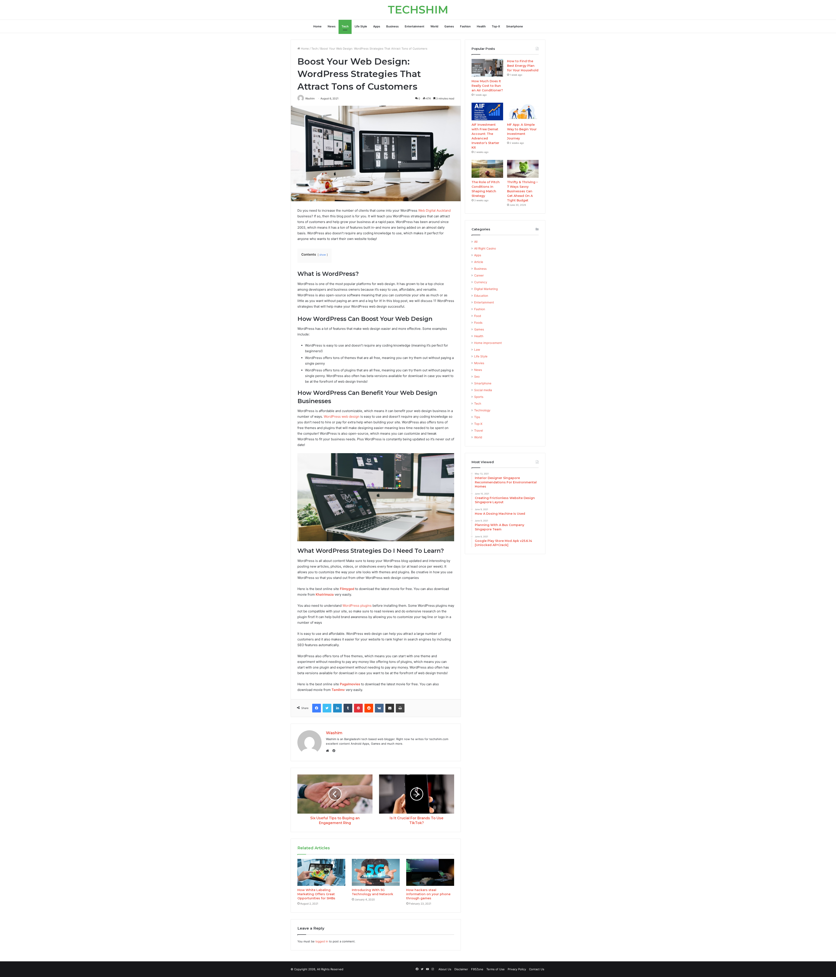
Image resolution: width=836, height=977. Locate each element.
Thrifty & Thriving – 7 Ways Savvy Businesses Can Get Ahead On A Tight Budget (522, 191)
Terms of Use (495, 969)
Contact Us (536, 969)
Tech (345, 26)
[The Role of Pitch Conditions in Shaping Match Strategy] (487, 169)
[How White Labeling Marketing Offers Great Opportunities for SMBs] (321, 872)
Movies (479, 363)
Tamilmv (338, 690)
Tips (477, 417)
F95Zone (477, 969)
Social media (483, 390)
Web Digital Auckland (434, 210)
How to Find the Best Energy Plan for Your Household (522, 65)
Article (478, 262)
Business (392, 26)
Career (479, 275)
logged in (321, 941)
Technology (482, 410)
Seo (477, 376)
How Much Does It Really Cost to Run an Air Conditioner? (487, 85)
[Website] (328, 750)
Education (481, 295)
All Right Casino (485, 248)
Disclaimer (461, 969)
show (322, 254)
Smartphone (514, 26)
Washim (334, 733)
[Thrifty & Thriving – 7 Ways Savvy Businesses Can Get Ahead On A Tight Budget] (523, 169)
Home (317, 26)
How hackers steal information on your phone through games (428, 894)
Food (477, 316)
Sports (478, 397)
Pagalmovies (350, 684)
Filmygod (347, 589)
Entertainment (414, 26)
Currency (480, 282)
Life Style (361, 26)
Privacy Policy (517, 969)
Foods (478, 322)
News (331, 26)
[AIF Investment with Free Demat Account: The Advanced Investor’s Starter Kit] (487, 112)
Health (481, 26)
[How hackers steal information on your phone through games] (430, 872)
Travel (478, 430)
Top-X (496, 26)
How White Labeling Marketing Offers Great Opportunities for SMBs (316, 894)
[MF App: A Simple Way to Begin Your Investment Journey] (523, 112)
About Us (444, 969)
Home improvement (488, 343)
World (434, 26)
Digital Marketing (486, 289)
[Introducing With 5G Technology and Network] (376, 872)
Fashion (465, 26)
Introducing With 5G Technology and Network (372, 892)
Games (449, 26)
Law (477, 349)
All (475, 241)
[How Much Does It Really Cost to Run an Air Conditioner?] (487, 68)
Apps (376, 26)
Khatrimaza (325, 594)
